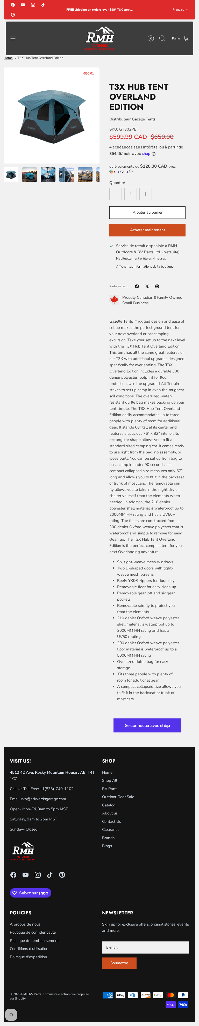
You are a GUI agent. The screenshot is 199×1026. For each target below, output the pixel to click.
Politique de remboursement (34, 940)
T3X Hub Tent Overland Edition (40, 58)
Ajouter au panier (147, 212)
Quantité (117, 182)
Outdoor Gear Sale (118, 796)
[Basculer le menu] (15, 38)
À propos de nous (25, 924)
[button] (147, 169)
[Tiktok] (43, 5)
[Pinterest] (13, 14)
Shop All (109, 780)
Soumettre (119, 963)
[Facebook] (13, 5)
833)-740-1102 (60, 788)
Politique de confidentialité (33, 932)
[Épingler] (157, 286)
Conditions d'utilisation (29, 948)
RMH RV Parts (31, 994)
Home (8, 58)
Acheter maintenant (147, 230)
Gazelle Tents (143, 119)
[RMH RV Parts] (99, 38)
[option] (52, 115)
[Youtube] (23, 5)
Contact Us (111, 821)
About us (110, 813)
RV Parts (109, 788)
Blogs (107, 845)
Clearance (110, 829)
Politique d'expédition (28, 957)
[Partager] (137, 286)
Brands (108, 837)
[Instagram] (33, 5)
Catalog (109, 805)
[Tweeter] (147, 286)
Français (178, 10)
